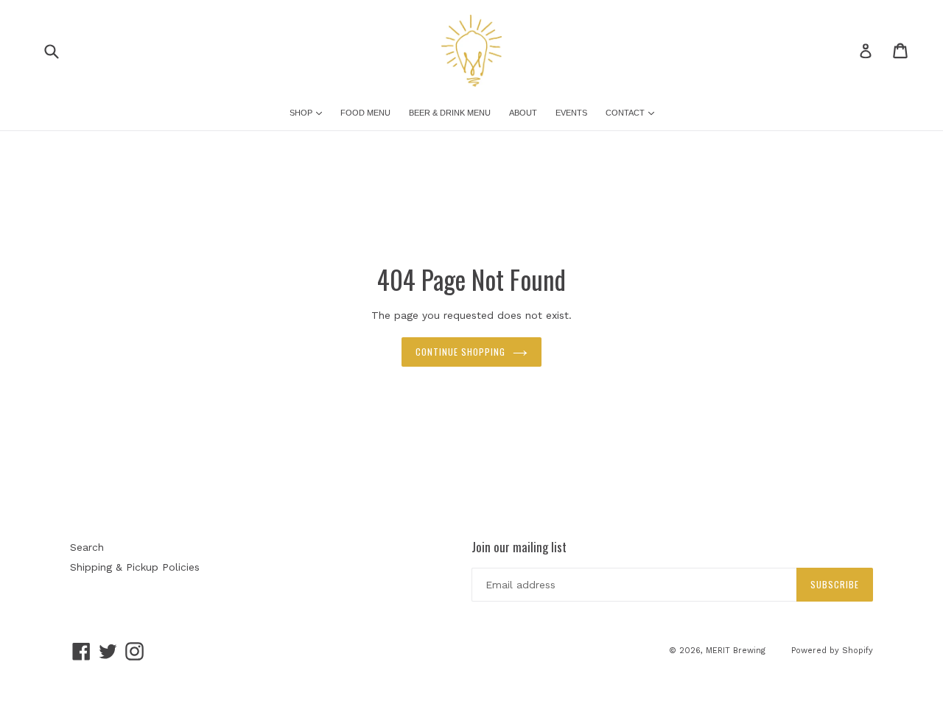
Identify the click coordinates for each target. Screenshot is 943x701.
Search (87, 547)
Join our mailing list (519, 547)
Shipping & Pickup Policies (135, 567)
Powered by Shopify (832, 650)
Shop (302, 112)
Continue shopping (460, 351)
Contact (626, 112)
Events (571, 112)
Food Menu (365, 112)
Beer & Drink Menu (450, 112)
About (523, 112)
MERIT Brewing (735, 650)
